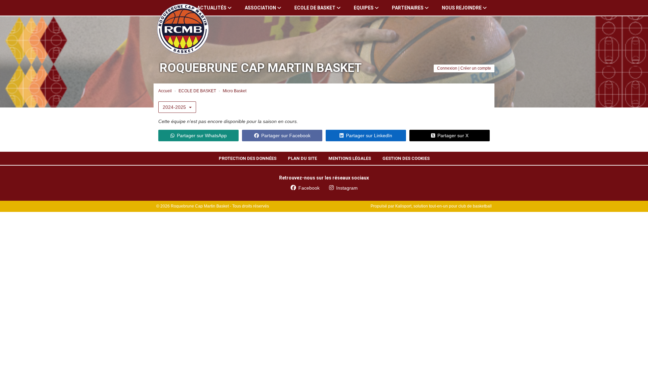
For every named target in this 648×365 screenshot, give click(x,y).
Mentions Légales (349, 158)
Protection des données (247, 158)
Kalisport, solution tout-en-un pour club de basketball (443, 206)
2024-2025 (175, 107)
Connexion (447, 68)
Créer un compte (475, 68)
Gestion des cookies (406, 158)
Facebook (309, 188)
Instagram (347, 188)
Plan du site (302, 158)
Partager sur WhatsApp (202, 135)
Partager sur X (452, 135)
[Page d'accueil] (183, 29)
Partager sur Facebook (285, 135)
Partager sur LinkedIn (369, 135)
